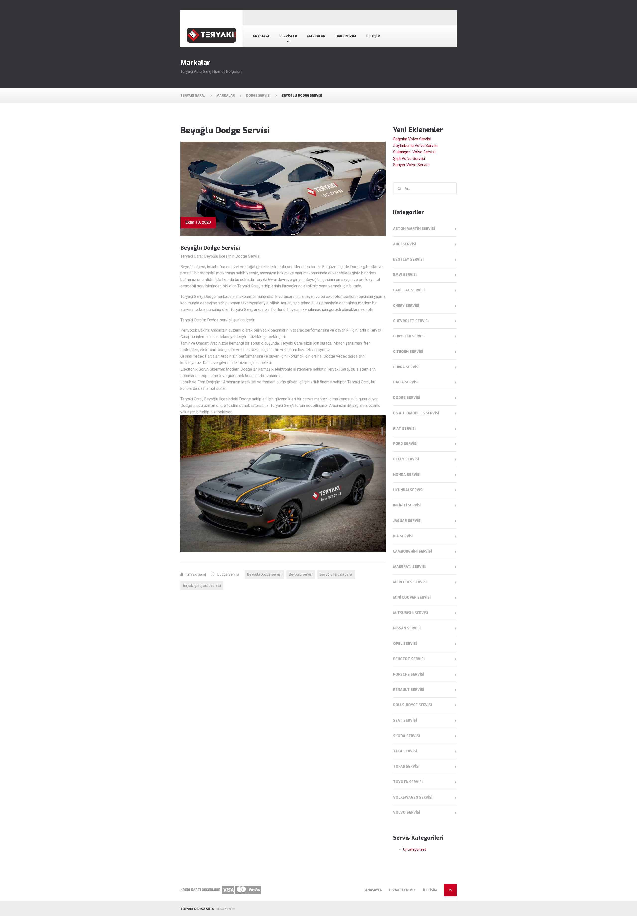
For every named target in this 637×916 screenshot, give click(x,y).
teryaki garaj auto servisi (202, 586)
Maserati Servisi (409, 566)
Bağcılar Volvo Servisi (412, 139)
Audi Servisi (404, 244)
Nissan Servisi (407, 628)
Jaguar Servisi (407, 520)
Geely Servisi (406, 459)
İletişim (373, 36)
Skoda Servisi (406, 736)
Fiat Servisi (404, 428)
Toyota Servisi (408, 782)
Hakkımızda (345, 36)
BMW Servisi (405, 274)
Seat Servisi (405, 720)
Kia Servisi (403, 536)
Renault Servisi (408, 689)
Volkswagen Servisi (412, 797)
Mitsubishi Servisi (410, 613)
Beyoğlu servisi (300, 574)
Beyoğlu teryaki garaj (336, 574)
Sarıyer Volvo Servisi (411, 164)
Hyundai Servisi (408, 490)
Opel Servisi (405, 643)
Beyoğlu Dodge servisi (264, 574)
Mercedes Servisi (410, 582)
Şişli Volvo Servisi (409, 158)
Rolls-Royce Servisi (412, 705)
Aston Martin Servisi (414, 228)
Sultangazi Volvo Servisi (414, 152)
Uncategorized (414, 849)
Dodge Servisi (228, 574)
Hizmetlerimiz (402, 890)
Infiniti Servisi (407, 505)
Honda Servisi (406, 474)
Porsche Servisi (408, 674)
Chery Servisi (406, 305)
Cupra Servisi (406, 367)
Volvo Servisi (406, 812)
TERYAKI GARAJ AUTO (197, 909)
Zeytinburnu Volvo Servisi (415, 145)
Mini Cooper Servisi (412, 597)
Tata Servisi (405, 751)
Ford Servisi (405, 443)
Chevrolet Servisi (411, 321)
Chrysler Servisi (409, 336)
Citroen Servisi (408, 351)
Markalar (316, 36)
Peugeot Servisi (409, 659)
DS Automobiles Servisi (416, 413)
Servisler (288, 36)
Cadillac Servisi (409, 290)
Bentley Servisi (408, 259)
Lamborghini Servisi (412, 551)
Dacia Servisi (405, 382)
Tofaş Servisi (406, 766)
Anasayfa (261, 36)
